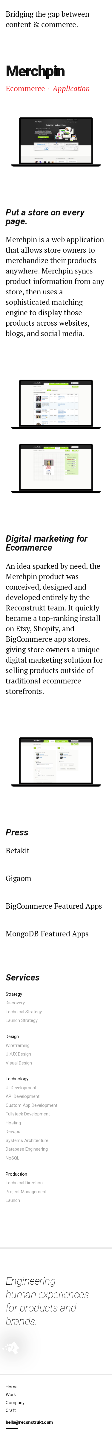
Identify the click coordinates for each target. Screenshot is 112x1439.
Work (11, 1394)
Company (15, 1402)
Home (12, 1387)
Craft (11, 1410)
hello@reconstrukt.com (29, 1422)
